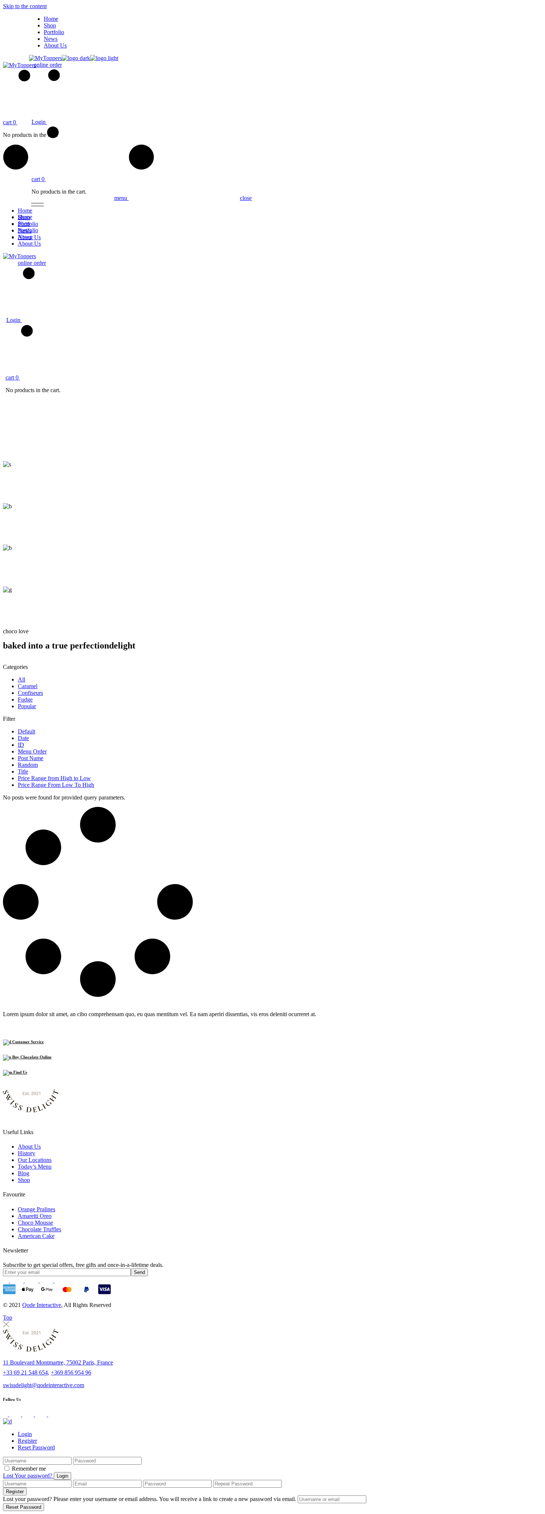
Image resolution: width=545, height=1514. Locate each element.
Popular (27, 706)
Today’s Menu (35, 1166)
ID (21, 745)
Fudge (25, 699)
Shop (24, 1180)
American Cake (36, 1236)
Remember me (29, 1468)
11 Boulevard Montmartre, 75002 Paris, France (58, 1362)
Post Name (30, 758)
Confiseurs (30, 693)
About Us (29, 1146)
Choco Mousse (35, 1222)
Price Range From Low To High (56, 785)
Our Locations (35, 1160)
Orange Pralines (36, 1209)
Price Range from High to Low (54, 778)
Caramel (27, 686)
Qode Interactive (41, 1305)
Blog (23, 1173)
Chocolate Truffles (39, 1229)
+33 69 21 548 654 (25, 1372)
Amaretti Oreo (35, 1216)
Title (23, 771)
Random (28, 765)
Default (26, 731)
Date (23, 738)
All (21, 679)
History (26, 1153)
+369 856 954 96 (71, 1372)
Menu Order (32, 751)
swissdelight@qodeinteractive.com (43, 1385)
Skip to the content (25, 6)
